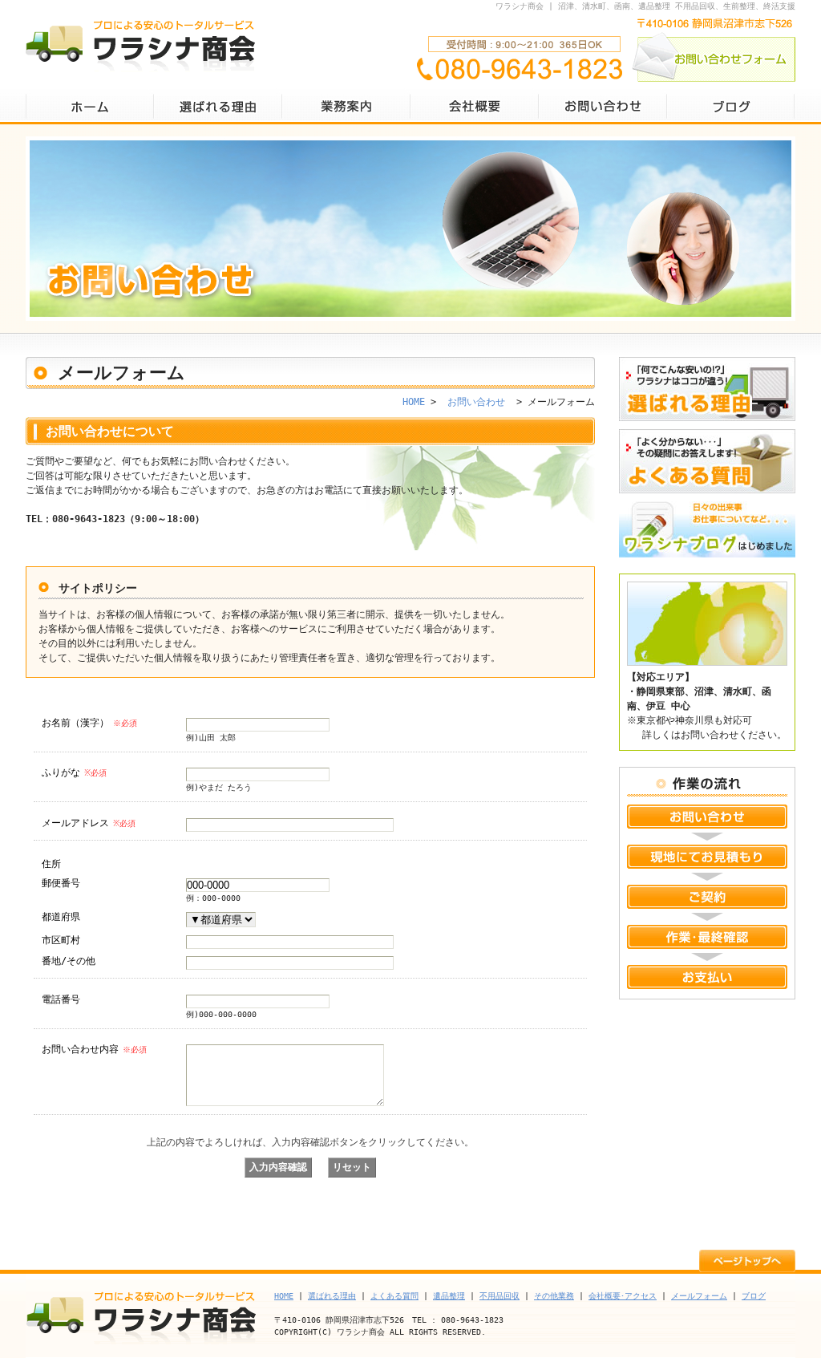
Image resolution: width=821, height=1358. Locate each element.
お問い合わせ (603, 106)
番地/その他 (68, 960)
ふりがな (74, 772)
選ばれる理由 (218, 106)
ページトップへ (747, 1260)
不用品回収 (499, 1295)
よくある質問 (707, 461)
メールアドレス (88, 823)
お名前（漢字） (89, 722)
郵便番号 (61, 883)
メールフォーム (699, 1295)
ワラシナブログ (707, 533)
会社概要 (474, 106)
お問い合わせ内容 (94, 1049)
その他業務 (554, 1295)
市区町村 (61, 939)
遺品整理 (449, 1295)
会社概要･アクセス (622, 1295)
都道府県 (61, 916)
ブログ (731, 106)
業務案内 (346, 106)
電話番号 (61, 999)
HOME (90, 106)
